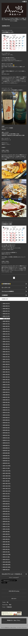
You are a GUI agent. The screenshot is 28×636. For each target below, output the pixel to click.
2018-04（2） (6, 458)
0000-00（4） (6, 569)
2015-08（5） (6, 534)
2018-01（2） (6, 463)
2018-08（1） (6, 448)
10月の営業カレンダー (8, 32)
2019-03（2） (6, 430)
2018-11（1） (6, 440)
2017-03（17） (7, 488)
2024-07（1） (6, 311)
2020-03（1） (6, 407)
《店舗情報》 (4, 295)
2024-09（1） (6, 306)
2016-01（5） (6, 521)
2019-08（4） (6, 420)
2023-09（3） (6, 318)
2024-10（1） (6, 303)
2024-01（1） (6, 313)
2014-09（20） (7, 562)
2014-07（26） (7, 567)
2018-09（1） (6, 445)
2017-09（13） (7, 473)
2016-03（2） (6, 516)
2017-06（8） (6, 480)
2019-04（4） (6, 427)
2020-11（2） (6, 387)
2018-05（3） (6, 455)
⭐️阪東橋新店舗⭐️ (6, 283)
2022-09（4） (6, 344)
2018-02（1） (6, 460)
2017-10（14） (7, 470)
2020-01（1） (6, 410)
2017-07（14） (7, 478)
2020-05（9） (6, 402)
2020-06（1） (6, 399)
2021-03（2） (6, 377)
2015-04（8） (6, 544)
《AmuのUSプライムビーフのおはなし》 (11, 574)
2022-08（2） (6, 346)
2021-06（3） (6, 369)
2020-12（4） (6, 384)
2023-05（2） (6, 328)
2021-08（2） (6, 364)
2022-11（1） (6, 339)
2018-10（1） (6, 442)
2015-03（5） (6, 546)
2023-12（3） (6, 316)
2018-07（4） (6, 450)
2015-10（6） (6, 529)
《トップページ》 (5, 287)
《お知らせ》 (4, 299)
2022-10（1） (6, 341)
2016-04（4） (6, 513)
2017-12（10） (7, 465)
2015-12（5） (6, 524)
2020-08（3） (6, 394)
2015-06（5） (6, 539)
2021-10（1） (6, 361)
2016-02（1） (6, 518)
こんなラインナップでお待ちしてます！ (12, 90)
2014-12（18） (7, 554)
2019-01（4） (6, 435)
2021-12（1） (6, 359)
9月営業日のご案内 (7, 224)
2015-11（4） (6, 526)
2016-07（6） (6, 506)
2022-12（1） (6, 336)
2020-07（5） (6, 397)
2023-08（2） (6, 321)
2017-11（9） (6, 468)
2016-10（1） (6, 501)
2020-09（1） (6, 392)
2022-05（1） (6, 349)
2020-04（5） (6, 404)
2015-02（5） (6, 549)
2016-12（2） (6, 496)
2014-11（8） (6, 557)
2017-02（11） (7, 491)
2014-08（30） (7, 564)
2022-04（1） (6, 351)
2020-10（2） (6, 389)
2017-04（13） (7, 486)
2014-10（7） (6, 559)
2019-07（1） (6, 422)
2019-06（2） (6, 425)
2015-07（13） (7, 536)
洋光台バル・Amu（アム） (10, 627)
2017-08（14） (7, 475)
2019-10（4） (6, 415)
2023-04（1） (6, 331)
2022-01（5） (6, 356)
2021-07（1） (6, 366)
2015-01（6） (6, 551)
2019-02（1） (6, 432)
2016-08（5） (6, 503)
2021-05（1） (6, 371)
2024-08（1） (6, 308)
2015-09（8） (6, 531)
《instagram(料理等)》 (7, 291)
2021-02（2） (6, 379)
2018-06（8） (6, 453)
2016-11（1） (6, 498)
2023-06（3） (6, 326)
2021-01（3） (6, 382)
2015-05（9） (6, 541)
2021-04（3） (6, 374)
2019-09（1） (6, 417)
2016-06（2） (6, 508)
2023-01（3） (6, 333)
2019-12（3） (6, 412)
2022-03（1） (6, 354)
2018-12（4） (6, 437)
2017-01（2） (6, 493)
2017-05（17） (7, 483)
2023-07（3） (6, 323)
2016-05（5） (6, 511)
